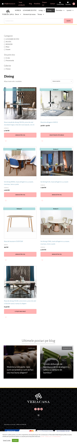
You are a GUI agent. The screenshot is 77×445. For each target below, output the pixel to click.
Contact (52, 3)
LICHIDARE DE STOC (30, 10)
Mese (7, 47)
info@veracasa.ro (9, 3)
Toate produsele (22, 4)
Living (41, 10)
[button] (6, 141)
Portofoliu (37, 3)
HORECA (18, 10)
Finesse (8, 69)
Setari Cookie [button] (6, 440)
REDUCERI (9, 44)
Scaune (8, 49)
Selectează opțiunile (57, 135)
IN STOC (8, 41)
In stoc (8, 58)
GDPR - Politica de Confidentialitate (51, 436)
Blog (30, 3)
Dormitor (59, 10)
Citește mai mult (20, 311)
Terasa (39, 14)
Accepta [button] (15, 440)
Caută (68, 20)
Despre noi (44, 4)
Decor (17, 14)
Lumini (69, 10)
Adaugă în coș (20, 135)
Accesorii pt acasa (29, 14)
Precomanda (10, 60)
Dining (49, 10)
